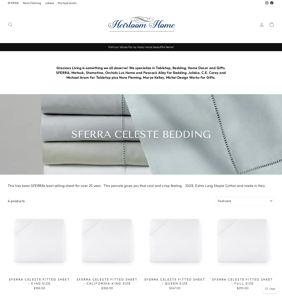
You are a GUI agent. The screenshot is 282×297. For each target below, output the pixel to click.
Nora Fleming (32, 3)
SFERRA (13, 3)
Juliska (49, 3)
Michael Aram (67, 3)
